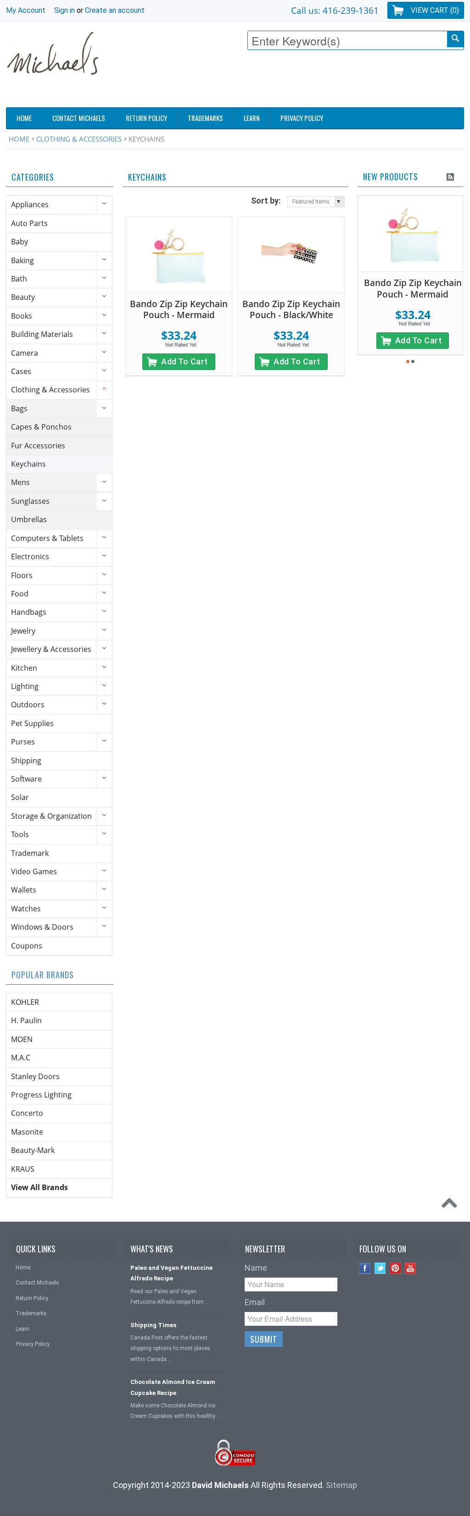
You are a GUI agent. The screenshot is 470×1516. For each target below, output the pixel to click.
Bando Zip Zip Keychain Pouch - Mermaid (179, 309)
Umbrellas (29, 519)
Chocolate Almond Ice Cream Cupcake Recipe (172, 1387)
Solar (20, 797)
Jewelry (23, 631)
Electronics (30, 556)
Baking (22, 260)
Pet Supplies (32, 723)
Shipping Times (153, 1325)
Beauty (23, 297)
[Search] (455, 39)
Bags (19, 408)
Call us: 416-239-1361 (335, 10)
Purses (23, 742)
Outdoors (28, 705)
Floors (22, 575)
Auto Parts (29, 223)
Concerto (27, 1113)
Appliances (30, 204)
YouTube (410, 1268)
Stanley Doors (35, 1076)
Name (256, 1268)
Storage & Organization (51, 816)
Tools (20, 834)
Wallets (23, 890)
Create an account (115, 10)
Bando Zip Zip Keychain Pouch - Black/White (291, 309)
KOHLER (25, 1002)
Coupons (26, 946)
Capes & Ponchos (41, 427)
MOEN (22, 1039)
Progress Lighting (41, 1095)
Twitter (380, 1268)
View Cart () (435, 10)
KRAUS (22, 1169)
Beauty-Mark (33, 1150)
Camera (24, 353)
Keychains (28, 464)
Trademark (30, 853)
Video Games (34, 871)
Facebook (365, 1268)
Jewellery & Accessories (51, 649)
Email (255, 1302)
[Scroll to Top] (452, 1205)
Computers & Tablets (47, 538)
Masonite (27, 1132)
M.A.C (20, 1058)
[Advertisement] (297, 81)
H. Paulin (26, 1020)
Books (21, 316)
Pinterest (395, 1268)
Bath (19, 279)
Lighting (25, 686)
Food (19, 594)
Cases (21, 371)
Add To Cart (184, 361)
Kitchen (24, 668)
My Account (25, 10)
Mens (20, 482)
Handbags (28, 612)
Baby (19, 242)
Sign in (64, 10)
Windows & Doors (42, 927)
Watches (26, 909)
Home (19, 138)
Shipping (26, 760)
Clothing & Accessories (79, 138)
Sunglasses (30, 501)
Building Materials (42, 334)
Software (26, 779)
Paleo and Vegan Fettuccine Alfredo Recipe (171, 1273)
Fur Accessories (38, 446)
